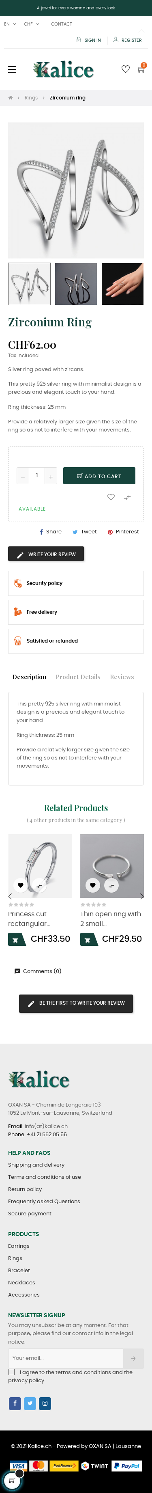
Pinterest (127, 532)
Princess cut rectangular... (29, 919)
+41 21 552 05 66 (47, 1134)
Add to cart (102, 476)
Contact (61, 24)
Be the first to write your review (81, 1003)
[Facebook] (15, 1403)
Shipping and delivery (36, 1165)
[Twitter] (30, 1403)
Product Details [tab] (78, 676)
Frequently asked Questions (44, 1201)
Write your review (51, 554)
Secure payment (29, 1214)
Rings (15, 1258)
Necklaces (21, 1283)
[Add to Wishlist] (111, 496)
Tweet (89, 532)
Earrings (19, 1246)
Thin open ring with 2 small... (110, 919)
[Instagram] (45, 1403)
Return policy (25, 1189)
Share (54, 532)
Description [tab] (29, 676)
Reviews (122, 676)
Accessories (24, 1295)
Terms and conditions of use (44, 1177)
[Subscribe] (133, 1358)
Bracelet (19, 1270)
